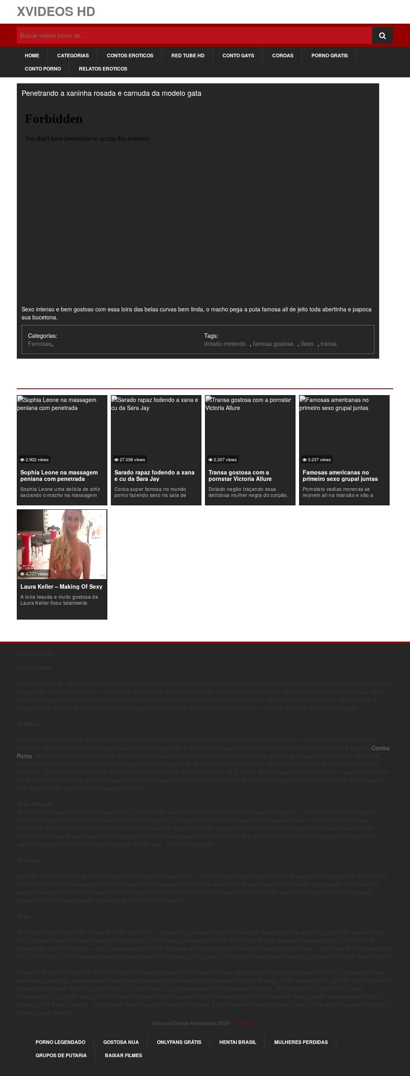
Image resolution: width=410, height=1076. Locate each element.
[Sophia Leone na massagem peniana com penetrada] (62, 403)
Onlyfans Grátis (179, 1042)
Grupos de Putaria (61, 1055)
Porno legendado (60, 1042)
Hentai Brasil (237, 1042)
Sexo (307, 343)
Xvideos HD (56, 11)
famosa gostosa (273, 343)
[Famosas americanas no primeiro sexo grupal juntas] (344, 403)
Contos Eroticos (130, 55)
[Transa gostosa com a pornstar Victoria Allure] (250, 403)
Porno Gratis (330, 55)
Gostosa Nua (121, 1042)
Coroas (282, 55)
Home (32, 55)
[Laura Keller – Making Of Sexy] (62, 543)
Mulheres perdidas (301, 1042)
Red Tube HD (188, 55)
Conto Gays (238, 55)
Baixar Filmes (123, 1055)
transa (329, 343)
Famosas (40, 343)
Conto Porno (43, 68)
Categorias (73, 55)
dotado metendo (225, 343)
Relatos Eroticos (103, 68)
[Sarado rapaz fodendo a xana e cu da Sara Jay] (156, 403)
